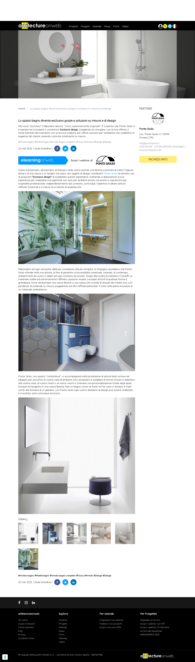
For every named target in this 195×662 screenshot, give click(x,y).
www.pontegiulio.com (150, 150)
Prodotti (63, 620)
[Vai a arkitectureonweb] (43, 25)
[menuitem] (75, 26)
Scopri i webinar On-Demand (154, 627)
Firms (61, 634)
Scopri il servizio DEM (110, 627)
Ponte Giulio (110, 173)
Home (21, 108)
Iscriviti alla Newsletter (151, 631)
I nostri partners (26, 627)
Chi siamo (23, 620)
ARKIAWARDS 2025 (149, 634)
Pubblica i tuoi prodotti (111, 623)
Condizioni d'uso (26, 638)
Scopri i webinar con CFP (152, 623)
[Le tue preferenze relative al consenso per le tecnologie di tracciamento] (5, 657)
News (61, 631)
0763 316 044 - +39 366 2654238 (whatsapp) (161, 146)
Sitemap (63, 638)
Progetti (63, 623)
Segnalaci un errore (150, 620)
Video (62, 641)
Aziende (63, 627)
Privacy (22, 634)
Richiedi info (158, 159)
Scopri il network (26, 623)
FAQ (20, 631)
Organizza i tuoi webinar (111, 620)
